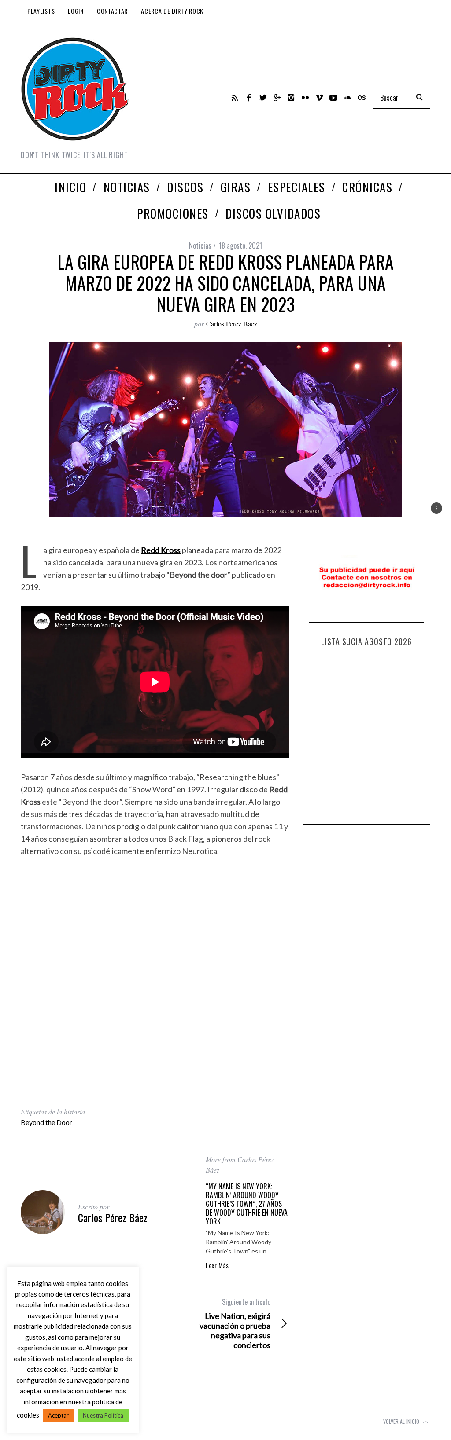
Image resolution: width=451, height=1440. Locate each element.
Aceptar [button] (58, 1415)
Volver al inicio (402, 1421)
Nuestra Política (103, 1415)
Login (76, 10)
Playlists (41, 10)
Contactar (112, 10)
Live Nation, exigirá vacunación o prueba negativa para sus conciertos (235, 1323)
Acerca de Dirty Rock (172, 10)
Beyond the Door (46, 1122)
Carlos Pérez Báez (231, 323)
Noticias (200, 245)
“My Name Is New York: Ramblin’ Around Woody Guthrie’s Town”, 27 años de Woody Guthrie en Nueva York (247, 1204)
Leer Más (217, 1265)
